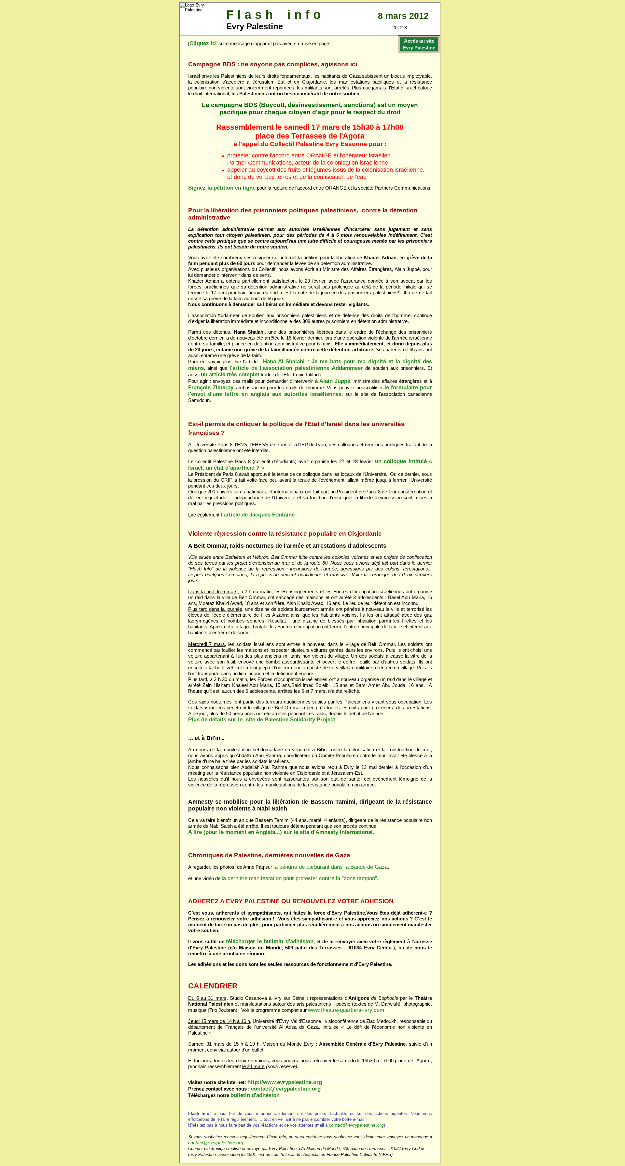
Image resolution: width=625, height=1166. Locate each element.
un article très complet (230, 374)
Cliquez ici (203, 43)
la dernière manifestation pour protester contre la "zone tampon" (299, 878)
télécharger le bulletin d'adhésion (269, 941)
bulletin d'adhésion (255, 1095)
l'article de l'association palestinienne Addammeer (296, 368)
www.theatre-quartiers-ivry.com (346, 1010)
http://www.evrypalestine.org (284, 1082)
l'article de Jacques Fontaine (258, 515)
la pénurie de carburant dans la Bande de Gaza (330, 867)
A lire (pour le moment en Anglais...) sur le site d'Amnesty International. (281, 832)
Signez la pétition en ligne (222, 188)
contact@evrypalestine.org (286, 1089)
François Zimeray (210, 387)
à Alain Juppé (333, 381)
